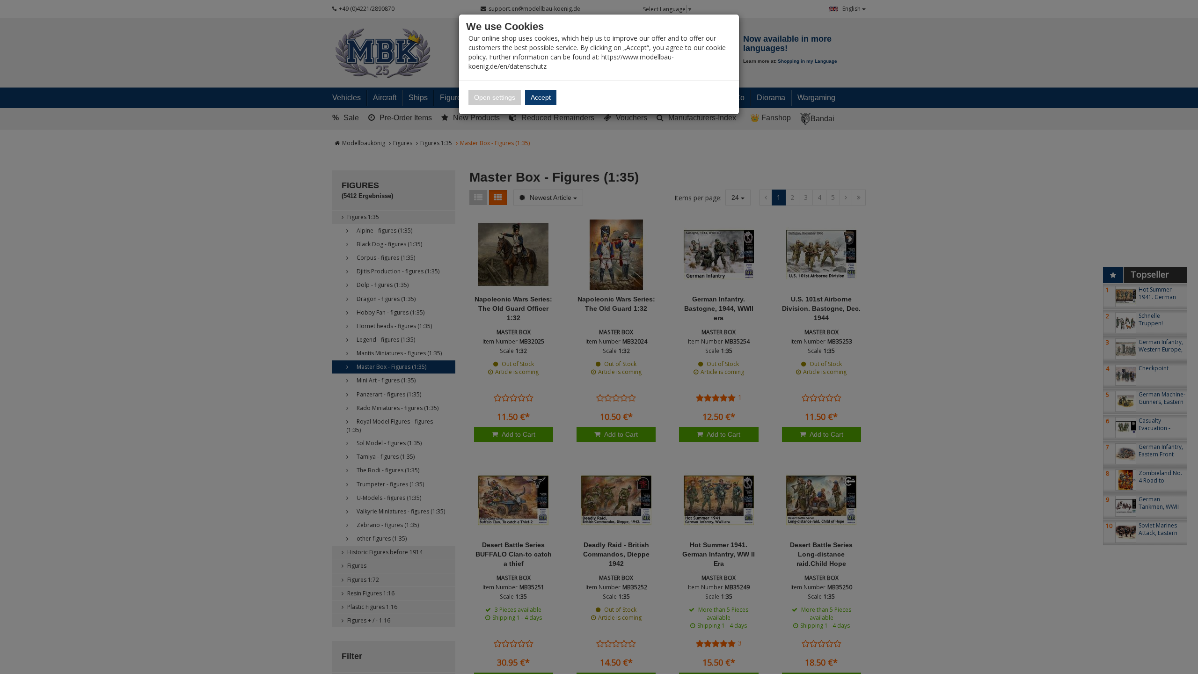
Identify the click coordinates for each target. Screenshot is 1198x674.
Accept (541, 97)
